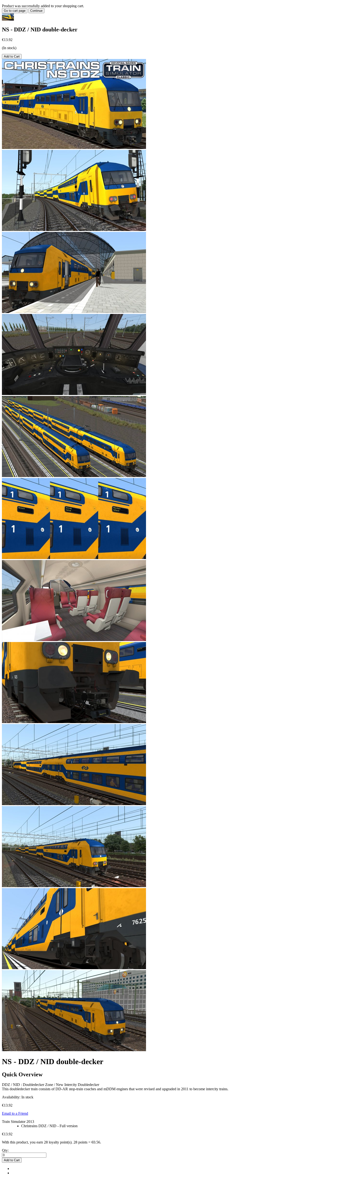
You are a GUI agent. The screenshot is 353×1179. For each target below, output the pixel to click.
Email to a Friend (15, 1113)
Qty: (5, 1150)
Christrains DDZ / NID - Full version (49, 1126)
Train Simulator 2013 (18, 1122)
